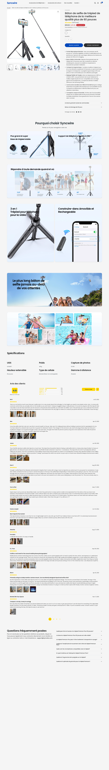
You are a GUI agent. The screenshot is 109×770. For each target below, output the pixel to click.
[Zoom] (58, 11)
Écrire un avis (88, 389)
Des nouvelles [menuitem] (68, 3)
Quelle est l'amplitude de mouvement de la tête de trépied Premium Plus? (76, 644)
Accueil (8, 7)
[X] (79, 112)
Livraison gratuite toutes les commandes (77, 103)
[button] (97, 389)
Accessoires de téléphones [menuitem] (36, 3)
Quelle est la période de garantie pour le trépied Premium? (73, 661)
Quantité (67, 36)
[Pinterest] (81, 112)
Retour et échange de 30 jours (73, 107)
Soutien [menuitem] (76, 3)
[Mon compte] (98, 3)
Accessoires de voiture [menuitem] (54, 3)
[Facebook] (77, 112)
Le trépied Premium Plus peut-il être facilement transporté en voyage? (76, 639)
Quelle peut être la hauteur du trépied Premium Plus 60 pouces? (74, 631)
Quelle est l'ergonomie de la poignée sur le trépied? (71, 657)
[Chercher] (95, 3)
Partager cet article (70, 111)
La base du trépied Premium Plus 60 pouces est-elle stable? (73, 635)
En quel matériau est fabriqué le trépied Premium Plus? (72, 653)
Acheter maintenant (93, 45)
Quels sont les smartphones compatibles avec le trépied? (73, 649)
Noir (66, 33)
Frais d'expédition (69, 27)
